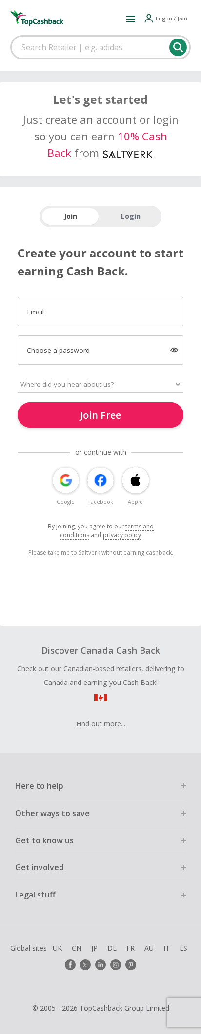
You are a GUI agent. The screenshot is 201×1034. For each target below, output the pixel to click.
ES (183, 948)
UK (57, 948)
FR (130, 948)
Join (70, 216)
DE (112, 948)
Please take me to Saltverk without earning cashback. (100, 552)
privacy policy (122, 535)
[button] (131, 18)
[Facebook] (70, 964)
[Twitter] (85, 964)
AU (149, 948)
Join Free (100, 415)
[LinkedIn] (100, 964)
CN (76, 948)
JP (94, 948)
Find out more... (100, 723)
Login (131, 216)
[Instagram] (115, 964)
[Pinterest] (130, 964)
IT (166, 948)
